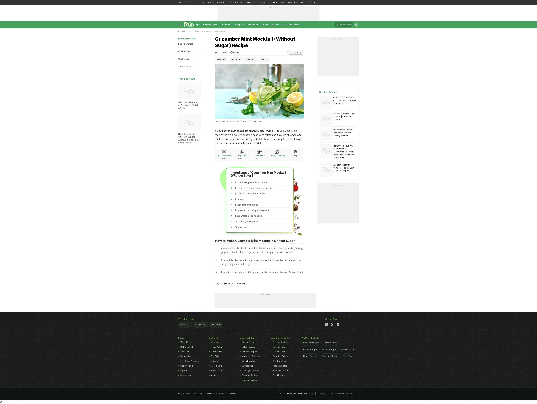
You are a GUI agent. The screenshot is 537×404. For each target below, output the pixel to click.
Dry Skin (215, 356)
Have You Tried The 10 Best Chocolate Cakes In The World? (344, 100)
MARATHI (311, 3)
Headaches (185, 375)
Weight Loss (185, 325)
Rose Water (216, 347)
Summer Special (280, 337)
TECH (256, 3)
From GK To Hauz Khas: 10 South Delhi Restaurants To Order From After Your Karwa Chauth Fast (344, 152)
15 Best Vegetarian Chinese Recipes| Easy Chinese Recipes (343, 168)
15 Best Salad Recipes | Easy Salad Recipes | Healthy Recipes (344, 133)
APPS (283, 3)
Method (264, 59)
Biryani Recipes (329, 349)
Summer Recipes (280, 342)
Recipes (239, 24)
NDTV (181, 3)
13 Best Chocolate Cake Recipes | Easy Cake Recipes (344, 116)
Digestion (184, 370)
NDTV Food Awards (290, 24)
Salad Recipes (248, 347)
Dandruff (215, 361)
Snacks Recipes (249, 380)
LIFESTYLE (238, 3)
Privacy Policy (184, 394)
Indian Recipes (310, 337)
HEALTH (248, 3)
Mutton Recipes (310, 349)
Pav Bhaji (348, 356)
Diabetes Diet (186, 347)
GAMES (264, 3)
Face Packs (216, 366)
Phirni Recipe (279, 375)
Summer (241, 283)
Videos (264, 24)
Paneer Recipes (249, 351)
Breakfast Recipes (330, 356)
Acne (213, 375)
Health (274, 24)
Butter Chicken (348, 349)
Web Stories (253, 24)
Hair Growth (216, 351)
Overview (221, 59)
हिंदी (204, 3)
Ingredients (250, 59)
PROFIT (198, 3)
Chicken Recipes (311, 342)
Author (221, 394)
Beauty (213, 337)
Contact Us (232, 394)
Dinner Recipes (249, 342)
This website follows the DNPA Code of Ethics (294, 393)
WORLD (189, 3)
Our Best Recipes (328, 92)
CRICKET (220, 3)
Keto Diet (184, 351)
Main (189, 32)
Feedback (210, 394)
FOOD (229, 3)
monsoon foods (210, 24)
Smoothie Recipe (280, 370)
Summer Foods (279, 347)
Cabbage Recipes (250, 370)
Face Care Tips (280, 366)
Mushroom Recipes (251, 356)
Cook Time (235, 59)
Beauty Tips (216, 370)
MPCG (302, 3)
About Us (198, 394)
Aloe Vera (215, 342)
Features (226, 24)
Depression (185, 356)
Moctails (228, 283)
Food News (216, 325)
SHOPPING (274, 3)
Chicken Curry (330, 342)
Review (236, 52)
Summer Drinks (279, 351)
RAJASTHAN (293, 3)
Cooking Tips (201, 325)
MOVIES (211, 3)
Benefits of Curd (280, 356)
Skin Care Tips (279, 361)
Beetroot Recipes (250, 375)
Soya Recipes (248, 361)
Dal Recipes (247, 366)
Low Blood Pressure (189, 361)
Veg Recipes (247, 337)
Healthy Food (186, 366)
